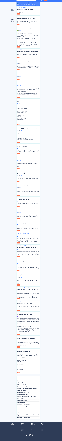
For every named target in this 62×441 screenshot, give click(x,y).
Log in (50, 0)
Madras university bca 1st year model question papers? (23, 417)
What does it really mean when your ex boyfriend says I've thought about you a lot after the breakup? (28, 415)
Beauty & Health (12, 6)
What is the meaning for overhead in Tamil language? (23, 404)
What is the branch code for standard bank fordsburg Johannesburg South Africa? (27, 388)
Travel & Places (12, 21)
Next (39, 374)
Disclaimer (42, 429)
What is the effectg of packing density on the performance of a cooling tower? (28, 261)
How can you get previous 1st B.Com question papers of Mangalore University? (26, 173)
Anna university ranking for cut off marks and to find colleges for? (27, 290)
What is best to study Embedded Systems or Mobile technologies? (26, 158)
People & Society (12, 17)
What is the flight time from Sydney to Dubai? (22, 394)
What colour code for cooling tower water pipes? (25, 210)
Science (11, 18)
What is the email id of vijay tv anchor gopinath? (25, 9)
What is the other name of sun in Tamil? (22, 386)
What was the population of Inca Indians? (22, 400)
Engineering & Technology (12, 10)
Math (11, 16)
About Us (42, 424)
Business (12, 8)
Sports (11, 20)
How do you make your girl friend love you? (24, 223)
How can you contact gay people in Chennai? (25, 61)
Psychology (22, 430)
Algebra (21, 424)
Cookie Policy (42, 430)
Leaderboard (12, 424)
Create (45, 0)
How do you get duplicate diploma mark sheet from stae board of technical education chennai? (27, 408)
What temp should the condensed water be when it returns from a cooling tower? (27, 396)
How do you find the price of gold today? (22, 406)
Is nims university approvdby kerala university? (25, 235)
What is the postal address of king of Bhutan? (25, 303)
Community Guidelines (33, 424)
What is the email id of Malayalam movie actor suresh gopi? (27, 51)
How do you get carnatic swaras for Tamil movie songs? (23, 382)
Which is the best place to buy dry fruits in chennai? (26, 18)
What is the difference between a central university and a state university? (28, 275)
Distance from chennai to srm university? (22, 390)
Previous (18, 374)
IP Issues (42, 431)
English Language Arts (23, 429)
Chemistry (22, 425)
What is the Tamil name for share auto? (21, 412)
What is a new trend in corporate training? (24, 314)
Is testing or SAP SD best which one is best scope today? (26, 128)
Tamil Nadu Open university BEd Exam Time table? (23, 392)
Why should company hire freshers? (21, 384)
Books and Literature (13, 7)
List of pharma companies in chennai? (23, 351)
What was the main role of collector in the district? (26, 338)
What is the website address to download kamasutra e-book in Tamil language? (28, 74)
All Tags (12, 425)
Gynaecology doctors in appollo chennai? (24, 185)
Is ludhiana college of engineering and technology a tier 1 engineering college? (27, 248)
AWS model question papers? (22, 101)
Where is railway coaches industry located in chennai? (26, 83)
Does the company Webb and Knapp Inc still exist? (23, 410)
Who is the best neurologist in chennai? (21, 380)
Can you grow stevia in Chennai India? (23, 199)
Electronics (12, 9)
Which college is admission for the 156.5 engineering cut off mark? (25, 378)
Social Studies (12, 19)
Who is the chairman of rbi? (20, 398)
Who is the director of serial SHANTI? (21, 402)
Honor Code (32, 425)
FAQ (31, 430)
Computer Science (23, 431)
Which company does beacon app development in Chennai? (27, 28)
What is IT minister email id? (22, 146)
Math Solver (32, 429)
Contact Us (42, 425)
